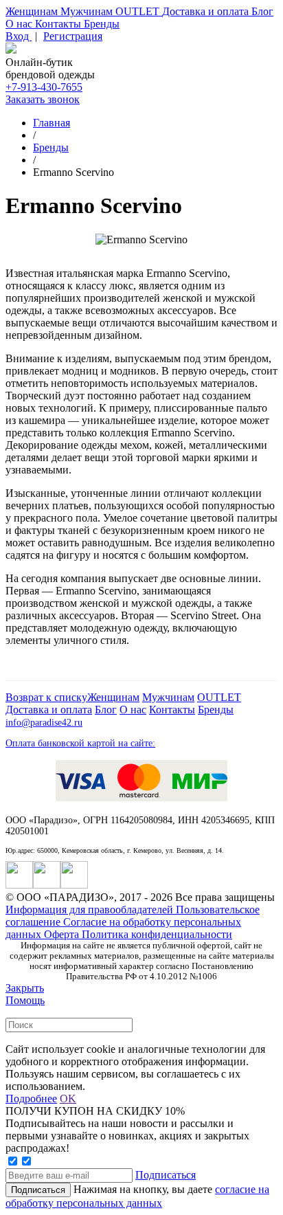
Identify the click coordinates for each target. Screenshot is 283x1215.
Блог (262, 11)
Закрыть (24, 988)
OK (68, 1098)
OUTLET (138, 11)
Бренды (102, 24)
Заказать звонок (42, 99)
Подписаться (165, 1175)
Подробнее (31, 1098)
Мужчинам (87, 11)
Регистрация (72, 36)
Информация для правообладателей (90, 909)
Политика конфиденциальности (157, 934)
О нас (20, 24)
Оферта (63, 934)
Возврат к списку (46, 697)
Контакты (59, 24)
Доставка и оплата (206, 11)
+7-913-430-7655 (43, 87)
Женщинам (32, 11)
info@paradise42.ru (43, 722)
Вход (18, 36)
